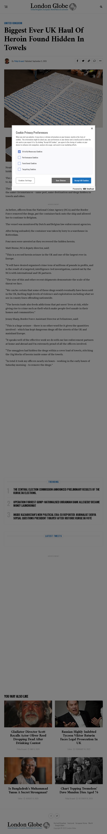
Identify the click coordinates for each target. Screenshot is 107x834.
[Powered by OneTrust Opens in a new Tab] (83, 189)
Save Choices (61, 180)
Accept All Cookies (82, 180)
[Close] (92, 128)
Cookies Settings (25, 180)
